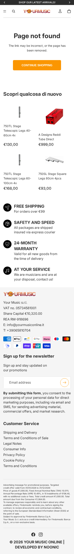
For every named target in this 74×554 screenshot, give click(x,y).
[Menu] (4, 11)
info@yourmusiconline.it (25, 325)
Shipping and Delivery (20, 432)
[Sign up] (64, 382)
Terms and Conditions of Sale (25, 438)
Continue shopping (37, 65)
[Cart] (69, 11)
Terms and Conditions (20, 466)
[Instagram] (40, 534)
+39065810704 (18, 330)
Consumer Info (14, 449)
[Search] (13, 11)
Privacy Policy (14, 455)
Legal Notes (12, 443)
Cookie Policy (14, 460)
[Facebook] (33, 534)
